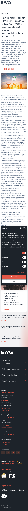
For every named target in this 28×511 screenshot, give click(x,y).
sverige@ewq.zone (6, 427)
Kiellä (14, 281)
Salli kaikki (14, 276)
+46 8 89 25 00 (5, 425)
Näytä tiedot (20, 272)
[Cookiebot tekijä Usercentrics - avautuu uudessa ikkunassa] (20, 228)
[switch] (24, 257)
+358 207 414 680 (6, 408)
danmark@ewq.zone (6, 444)
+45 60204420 (5, 442)
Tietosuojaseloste (7, 507)
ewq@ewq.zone (5, 410)
